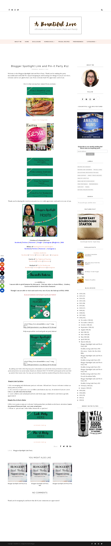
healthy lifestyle (83, 178)
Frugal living (98, 169)
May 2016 (84, 337)
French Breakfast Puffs (88, 376)
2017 (80, 315)
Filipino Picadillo (90, 280)
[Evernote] (2, 286)
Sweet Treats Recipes (95, 175)
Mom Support (82, 175)
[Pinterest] (2, 268)
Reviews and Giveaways (85, 169)
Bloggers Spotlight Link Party (22, 450)
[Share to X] (63, 446)
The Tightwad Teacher (43, 259)
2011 (80, 400)
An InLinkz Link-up (40, 425)
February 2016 (85, 385)
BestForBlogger (31, 543)
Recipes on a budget (84, 166)
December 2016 (86, 320)
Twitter (32, 255)
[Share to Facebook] (60, 446)
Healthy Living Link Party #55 (90, 360)
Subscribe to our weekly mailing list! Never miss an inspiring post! (90, 147)
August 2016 (84, 330)
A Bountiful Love (17, 543)
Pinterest (39, 255)
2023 (80, 301)
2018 (80, 313)
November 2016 (86, 322)
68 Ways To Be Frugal (92, 271)
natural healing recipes (85, 189)
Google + (47, 255)
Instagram (54, 255)
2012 (80, 398)
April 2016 (84, 339)
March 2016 (84, 342)
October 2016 (85, 325)
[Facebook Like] (2, 277)
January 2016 (85, 388)
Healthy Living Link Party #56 (90, 349)
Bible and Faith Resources (86, 181)
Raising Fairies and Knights (43, 246)
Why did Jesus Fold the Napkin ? (92, 263)
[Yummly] (2, 264)
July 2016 (83, 332)
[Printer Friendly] (2, 282)
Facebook (25, 255)
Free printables (83, 184)
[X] (2, 273)
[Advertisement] (31, 4)
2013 (80, 395)
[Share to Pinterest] (67, 446)
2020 (80, 308)
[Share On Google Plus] (70, 446)
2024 (80, 298)
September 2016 (86, 327)
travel (87, 187)
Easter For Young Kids (40, 120)
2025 (80, 296)
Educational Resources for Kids (88, 172)
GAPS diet (81, 187)
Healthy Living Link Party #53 (90, 374)
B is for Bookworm (43, 265)
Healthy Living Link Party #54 (90, 367)
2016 (80, 318)
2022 (80, 303)
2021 (80, 305)
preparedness (93, 184)
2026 (80, 293)
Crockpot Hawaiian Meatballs (91, 255)
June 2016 (84, 334)
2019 (80, 310)
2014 (80, 393)
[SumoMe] (2, 290)
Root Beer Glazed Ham (40, 96)
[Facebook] (2, 260)
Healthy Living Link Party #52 (90, 383)
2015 (80, 390)
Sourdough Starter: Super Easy (90, 241)
